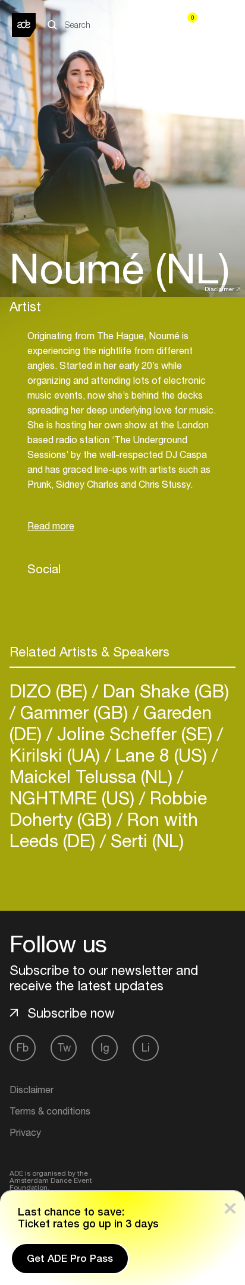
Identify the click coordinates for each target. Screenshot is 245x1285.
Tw (64, 1047)
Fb (23, 1047)
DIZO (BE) (51, 690)
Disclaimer (219, 288)
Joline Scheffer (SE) (134, 733)
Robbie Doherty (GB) (108, 808)
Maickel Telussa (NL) (93, 776)
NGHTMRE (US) (74, 797)
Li (146, 1047)
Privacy (25, 1132)
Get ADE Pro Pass (70, 1258)
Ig (104, 1047)
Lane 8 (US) (161, 754)
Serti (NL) (145, 840)
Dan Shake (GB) (163, 690)
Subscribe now (71, 1013)
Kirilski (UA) (57, 754)
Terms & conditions (50, 1111)
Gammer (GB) (74, 712)
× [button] (230, 1206)
